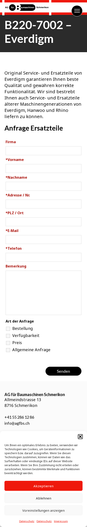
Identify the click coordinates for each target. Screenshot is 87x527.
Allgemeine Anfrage (31, 349)
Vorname (15, 159)
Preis (17, 342)
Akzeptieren (43, 486)
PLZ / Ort (15, 213)
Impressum (61, 521)
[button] (80, 436)
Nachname (16, 177)
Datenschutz (26, 521)
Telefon (14, 248)
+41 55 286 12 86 (19, 417)
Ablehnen (43, 498)
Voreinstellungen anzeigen (43, 510)
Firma (11, 142)
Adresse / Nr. (18, 195)
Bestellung (22, 328)
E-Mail (12, 230)
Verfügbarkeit (25, 335)
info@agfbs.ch (17, 423)
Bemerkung (16, 266)
